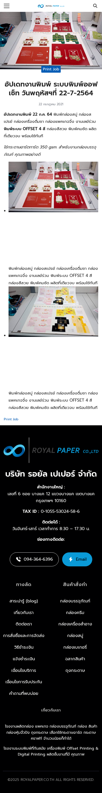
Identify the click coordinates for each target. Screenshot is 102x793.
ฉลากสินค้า (75, 658)
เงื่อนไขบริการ (23, 670)
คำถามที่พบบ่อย (23, 693)
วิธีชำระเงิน (23, 647)
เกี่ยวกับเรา (24, 612)
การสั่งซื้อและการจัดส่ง (23, 635)
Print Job (51, 69)
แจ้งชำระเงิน (24, 658)
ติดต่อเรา (24, 624)
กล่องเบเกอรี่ (75, 647)
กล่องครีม (75, 612)
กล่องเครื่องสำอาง (75, 624)
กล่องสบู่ (75, 635)
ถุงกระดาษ (75, 670)
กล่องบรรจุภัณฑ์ (75, 601)
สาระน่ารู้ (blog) (23, 601)
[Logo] (51, 5)
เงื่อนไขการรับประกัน (23, 681)
